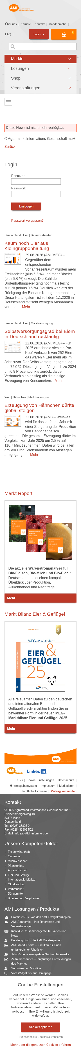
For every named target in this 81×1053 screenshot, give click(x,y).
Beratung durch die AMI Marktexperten (36, 940)
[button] (40, 59)
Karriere (26, 24)
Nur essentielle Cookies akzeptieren (40, 1037)
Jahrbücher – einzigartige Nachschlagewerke (40, 954)
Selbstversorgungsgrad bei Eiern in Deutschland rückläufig (39, 334)
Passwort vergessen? (27, 220)
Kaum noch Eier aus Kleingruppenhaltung (26, 245)
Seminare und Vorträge (26, 968)
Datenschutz (66, 780)
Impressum (48, 785)
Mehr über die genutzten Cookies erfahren (40, 1044)
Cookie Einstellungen (40, 780)
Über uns (11, 24)
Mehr (25, 307)
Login (37, 34)
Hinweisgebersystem (23, 785)
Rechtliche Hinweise (33, 791)
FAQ (8, 34)
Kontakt (40, 24)
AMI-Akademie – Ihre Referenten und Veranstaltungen (35, 924)
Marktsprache (57, 24)
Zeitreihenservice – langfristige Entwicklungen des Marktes (41, 961)
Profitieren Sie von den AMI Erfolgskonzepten (41, 917)
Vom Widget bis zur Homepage (31, 973)
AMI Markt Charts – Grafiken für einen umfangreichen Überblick (36, 947)
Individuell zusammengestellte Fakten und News (38, 933)
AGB (19, 780)
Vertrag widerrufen (63, 791)
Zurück (10, 146)
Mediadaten (66, 785)
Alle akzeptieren (40, 1027)
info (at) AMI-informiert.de (31, 833)
